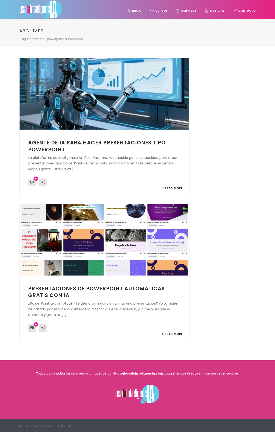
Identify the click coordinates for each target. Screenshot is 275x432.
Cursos (161, 11)
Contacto (247, 11)
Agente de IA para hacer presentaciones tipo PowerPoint (97, 146)
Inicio (137, 11)
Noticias (217, 11)
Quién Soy (188, 11)
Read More (174, 188)
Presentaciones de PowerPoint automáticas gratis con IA (96, 292)
